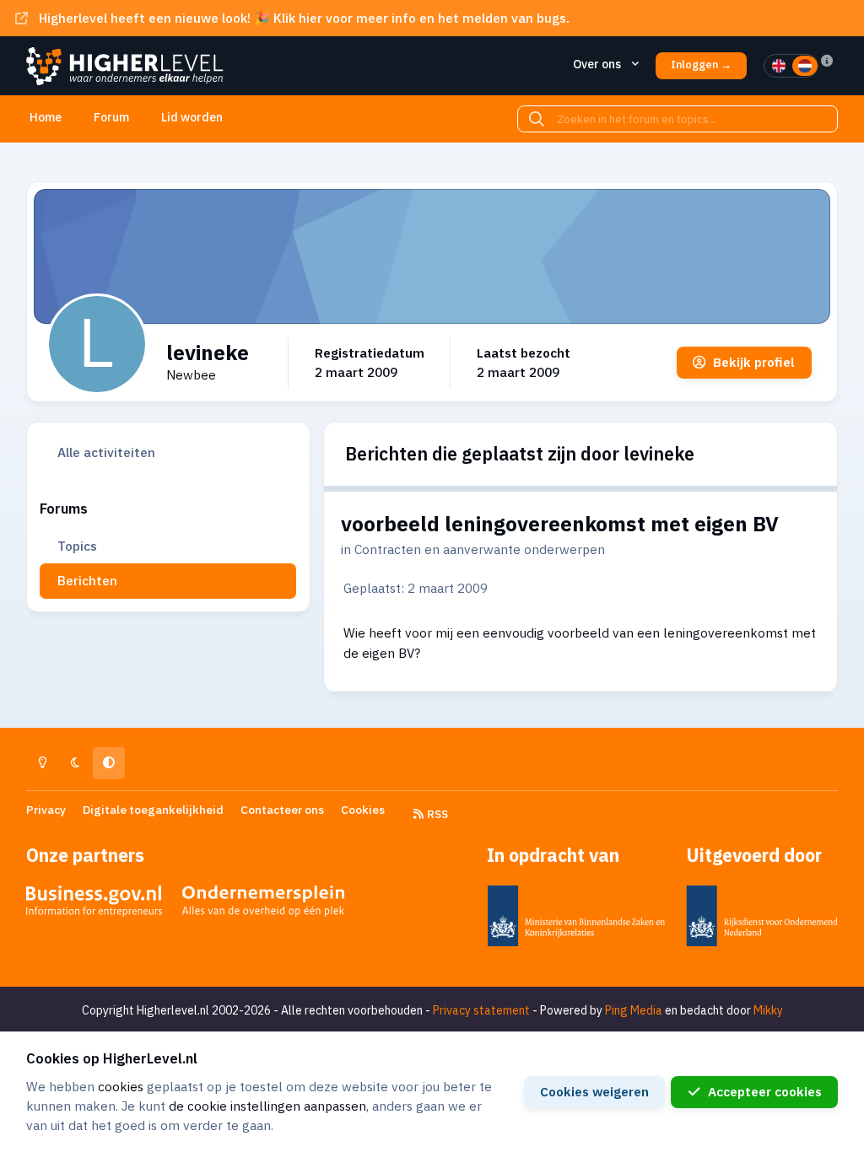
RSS (436, 813)
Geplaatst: (415, 587)
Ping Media (633, 1010)
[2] (805, 66)
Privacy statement (481, 1010)
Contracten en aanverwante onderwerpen (479, 549)
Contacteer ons (282, 809)
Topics (77, 545)
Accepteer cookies (765, 1091)
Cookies (363, 809)
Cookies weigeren (594, 1091)
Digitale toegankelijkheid (153, 809)
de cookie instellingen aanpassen (267, 1105)
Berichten (87, 580)
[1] (778, 66)
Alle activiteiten (106, 452)
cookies (120, 1086)
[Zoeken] (536, 119)
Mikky (768, 1010)
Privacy (46, 809)
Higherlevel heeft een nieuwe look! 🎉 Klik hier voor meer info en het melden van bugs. (304, 17)
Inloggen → (701, 64)
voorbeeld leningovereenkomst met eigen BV (560, 523)
